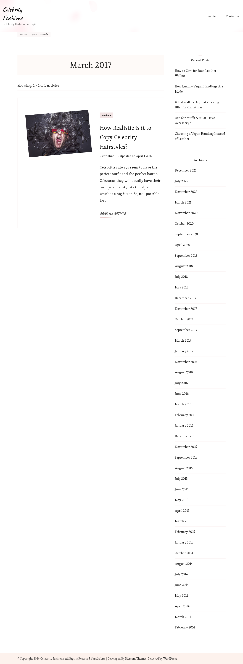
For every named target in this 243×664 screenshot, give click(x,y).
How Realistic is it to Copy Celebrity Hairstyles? (125, 137)
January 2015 (184, 542)
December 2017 (185, 298)
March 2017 (183, 340)
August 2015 (184, 468)
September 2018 (186, 255)
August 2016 (184, 372)
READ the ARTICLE (113, 213)
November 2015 (186, 447)
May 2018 (181, 287)
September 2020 (186, 234)
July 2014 (181, 574)
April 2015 (182, 510)
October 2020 (184, 223)
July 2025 (181, 181)
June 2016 (182, 394)
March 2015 (183, 521)
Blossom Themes (136, 658)
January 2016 (184, 425)
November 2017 (186, 309)
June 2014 (182, 585)
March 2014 (183, 617)
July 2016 (181, 383)
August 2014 (184, 564)
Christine (108, 156)
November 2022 (186, 192)
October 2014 (184, 553)
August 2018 (184, 266)
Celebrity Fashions (13, 13)
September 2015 (186, 457)
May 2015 (181, 500)
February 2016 (185, 415)
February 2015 (185, 532)
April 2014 (182, 606)
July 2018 (181, 277)
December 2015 (185, 436)
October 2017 (184, 319)
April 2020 (182, 245)
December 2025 (186, 170)
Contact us (232, 16)
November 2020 (186, 213)
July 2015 (181, 478)
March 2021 (183, 202)
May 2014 (181, 595)
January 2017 (184, 351)
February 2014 (185, 627)
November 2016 (186, 362)
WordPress (170, 658)
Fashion (212, 16)
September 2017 (186, 330)
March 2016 (183, 404)
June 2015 (182, 489)
